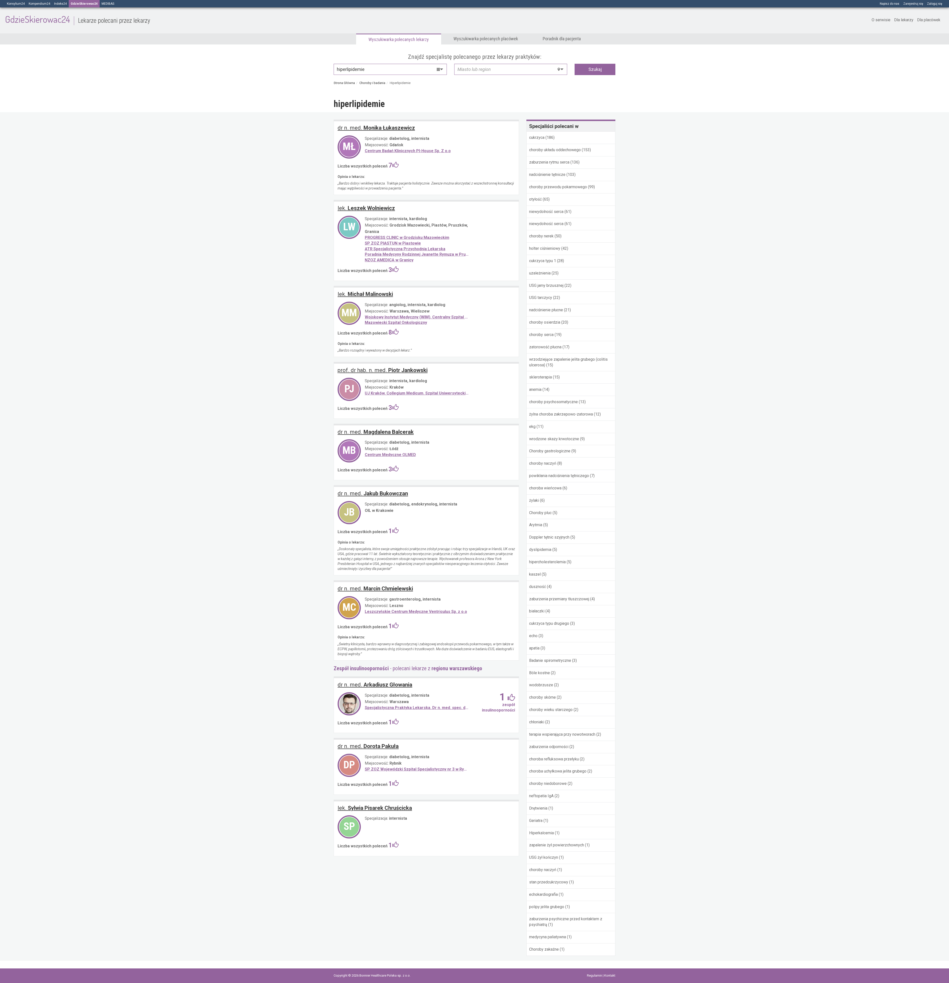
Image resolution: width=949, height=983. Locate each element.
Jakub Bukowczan (373, 493)
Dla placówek (928, 20)
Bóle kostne (539, 672)
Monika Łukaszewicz (376, 128)
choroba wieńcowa (545, 488)
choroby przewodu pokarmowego (558, 187)
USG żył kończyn (543, 857)
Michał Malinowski (365, 294)
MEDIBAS (108, 3)
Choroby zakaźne (544, 949)
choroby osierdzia (544, 322)
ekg (532, 426)
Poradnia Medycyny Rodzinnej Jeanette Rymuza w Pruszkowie (417, 254)
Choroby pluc (540, 512)
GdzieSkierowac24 (77, 19)
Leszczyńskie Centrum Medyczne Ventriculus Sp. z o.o (416, 611)
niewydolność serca (546, 211)
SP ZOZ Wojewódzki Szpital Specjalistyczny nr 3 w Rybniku (417, 769)
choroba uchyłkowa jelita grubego (557, 771)
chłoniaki (536, 722)
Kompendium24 (39, 3)
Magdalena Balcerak (376, 432)
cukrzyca (536, 137)
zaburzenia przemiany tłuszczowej (559, 599)
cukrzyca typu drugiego (549, 623)
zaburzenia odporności (548, 746)
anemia (535, 389)
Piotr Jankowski (383, 370)
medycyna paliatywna (547, 937)
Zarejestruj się (913, 3)
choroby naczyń (542, 463)
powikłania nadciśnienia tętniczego (559, 475)
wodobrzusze (541, 685)
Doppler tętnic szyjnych (549, 537)
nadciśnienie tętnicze (547, 174)
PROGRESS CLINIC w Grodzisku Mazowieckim (407, 237)
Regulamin (595, 975)
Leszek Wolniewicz (366, 208)
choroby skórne (542, 697)
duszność (537, 586)
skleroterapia (540, 377)
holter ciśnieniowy (544, 248)
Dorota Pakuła (368, 746)
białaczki (536, 611)
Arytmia (535, 525)
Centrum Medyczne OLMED (390, 454)
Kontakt (609, 975)
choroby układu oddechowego (555, 149)
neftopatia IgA (541, 796)
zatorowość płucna (545, 347)
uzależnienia (540, 273)
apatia (534, 648)
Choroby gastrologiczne (549, 451)
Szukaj (595, 69)
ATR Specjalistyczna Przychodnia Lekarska (405, 249)
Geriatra (535, 820)
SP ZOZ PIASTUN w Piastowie (393, 243)
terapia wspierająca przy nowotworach (562, 734)
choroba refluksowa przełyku (554, 759)
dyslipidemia (540, 549)
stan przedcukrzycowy (548, 882)
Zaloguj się (934, 3)
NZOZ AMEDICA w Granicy (389, 260)
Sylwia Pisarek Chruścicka (375, 808)
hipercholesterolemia (547, 562)
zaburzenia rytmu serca (549, 162)
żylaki (534, 500)
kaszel (535, 574)
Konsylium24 (16, 3)
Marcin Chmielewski (375, 589)
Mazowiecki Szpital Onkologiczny (396, 322)
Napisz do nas (889, 3)
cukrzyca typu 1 (542, 260)
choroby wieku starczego (551, 709)
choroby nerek (541, 236)
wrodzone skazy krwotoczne (554, 439)
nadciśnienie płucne (546, 310)
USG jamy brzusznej (546, 285)
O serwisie (881, 20)
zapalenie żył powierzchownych (556, 845)
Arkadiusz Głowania (375, 685)
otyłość (535, 199)
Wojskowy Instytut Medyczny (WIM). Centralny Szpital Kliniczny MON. (417, 317)
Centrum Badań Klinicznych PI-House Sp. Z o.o (408, 150)
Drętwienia (538, 808)
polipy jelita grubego (546, 906)
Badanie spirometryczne (550, 660)
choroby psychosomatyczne (553, 401)
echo (533, 635)
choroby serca (541, 334)
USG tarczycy (540, 297)
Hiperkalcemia (541, 833)
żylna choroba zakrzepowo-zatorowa (561, 414)
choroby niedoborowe (548, 783)
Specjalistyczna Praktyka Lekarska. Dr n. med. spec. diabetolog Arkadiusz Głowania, (417, 707)
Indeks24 (60, 3)
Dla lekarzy (903, 20)
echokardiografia (543, 894)
